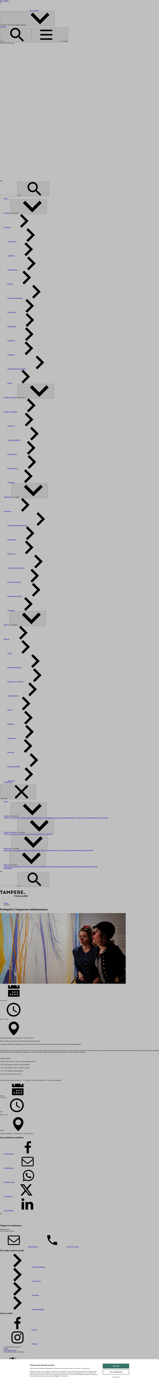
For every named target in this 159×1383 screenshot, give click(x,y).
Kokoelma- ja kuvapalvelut (15, 681)
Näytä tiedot (115, 1377)
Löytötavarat (11, 354)
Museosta (7, 625)
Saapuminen (11, 255)
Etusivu (6, 198)
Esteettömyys (11, 340)
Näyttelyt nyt (11, 426)
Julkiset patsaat (11, 539)
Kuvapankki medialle (13, 766)
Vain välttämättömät (116, 1372)
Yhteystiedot (11, 780)
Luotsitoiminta (11, 326)
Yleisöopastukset (12, 270)
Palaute (9, 383)
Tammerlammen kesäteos (14, 596)
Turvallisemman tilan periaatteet (16, 369)
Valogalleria (11, 610)
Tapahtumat (11, 482)
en (3, 26)
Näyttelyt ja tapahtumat (10, 397)
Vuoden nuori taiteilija (14, 440)
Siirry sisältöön (4, 1)
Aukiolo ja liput (12, 241)
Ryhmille (10, 284)
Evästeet (6, 1348)
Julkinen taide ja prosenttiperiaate (17, 525)
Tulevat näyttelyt (12, 454)
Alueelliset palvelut (13, 696)
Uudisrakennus (8, 782)
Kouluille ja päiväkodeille (15, 298)
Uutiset (9, 653)
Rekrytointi (10, 752)
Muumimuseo (11, 738)
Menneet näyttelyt (12, 468)
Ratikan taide (11, 554)
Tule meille (7, 213)
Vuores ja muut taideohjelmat (16, 568)
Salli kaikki (116, 1366)
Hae (2, 41)
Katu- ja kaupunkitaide (14, 582)
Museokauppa (11, 312)
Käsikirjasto (11, 724)
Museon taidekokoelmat (14, 667)
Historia (9, 710)
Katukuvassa (8, 497)
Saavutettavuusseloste (10, 1350)
